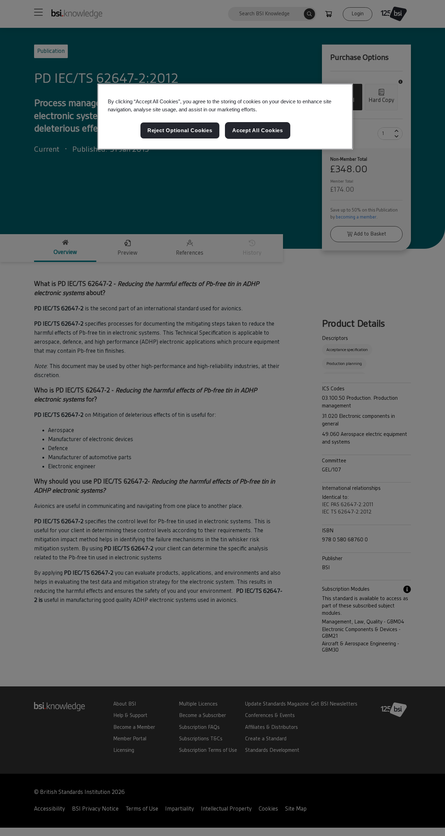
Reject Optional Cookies (179, 131)
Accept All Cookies (257, 131)
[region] (225, 116)
